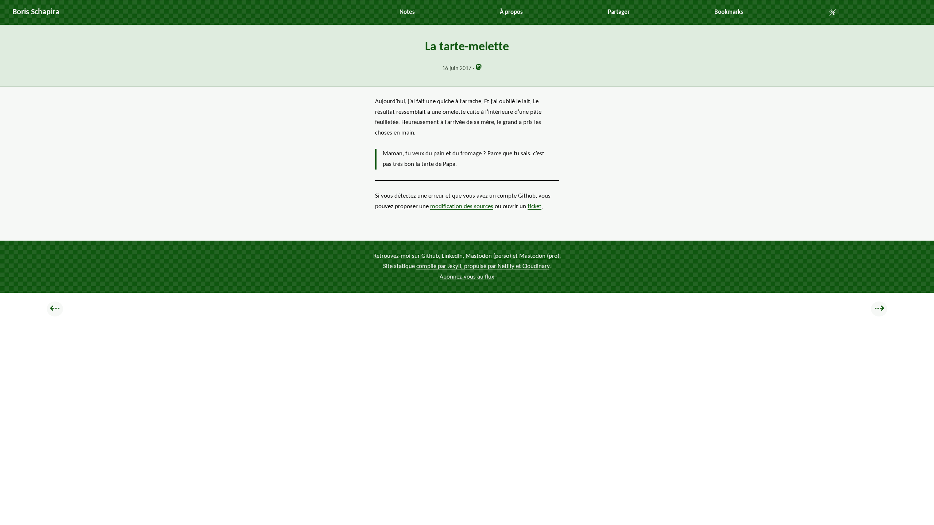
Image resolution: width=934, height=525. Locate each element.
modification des (461, 206)
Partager (619, 12)
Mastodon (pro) (539, 256)
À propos (511, 12)
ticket (534, 206)
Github (430, 256)
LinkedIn (452, 256)
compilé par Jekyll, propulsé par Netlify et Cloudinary (482, 266)
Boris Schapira (35, 12)
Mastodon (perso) (488, 256)
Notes (407, 12)
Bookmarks (728, 12)
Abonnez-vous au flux (467, 277)
